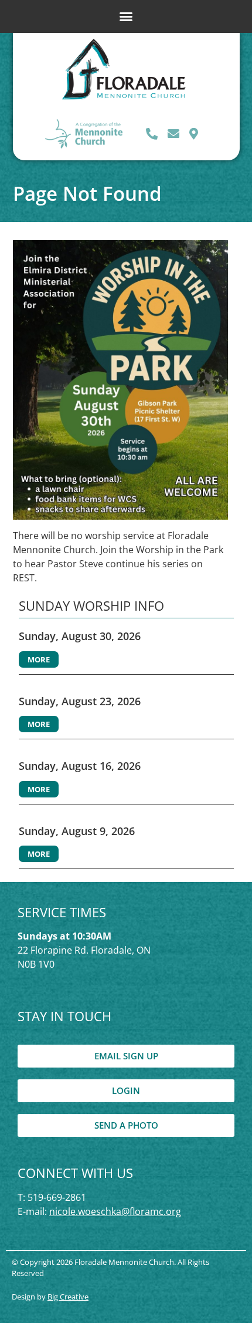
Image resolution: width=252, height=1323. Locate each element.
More (39, 659)
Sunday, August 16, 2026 (80, 766)
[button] (126, 16)
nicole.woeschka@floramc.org (115, 1211)
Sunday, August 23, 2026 (80, 701)
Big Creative (67, 1296)
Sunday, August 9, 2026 (77, 831)
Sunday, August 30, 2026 (80, 636)
